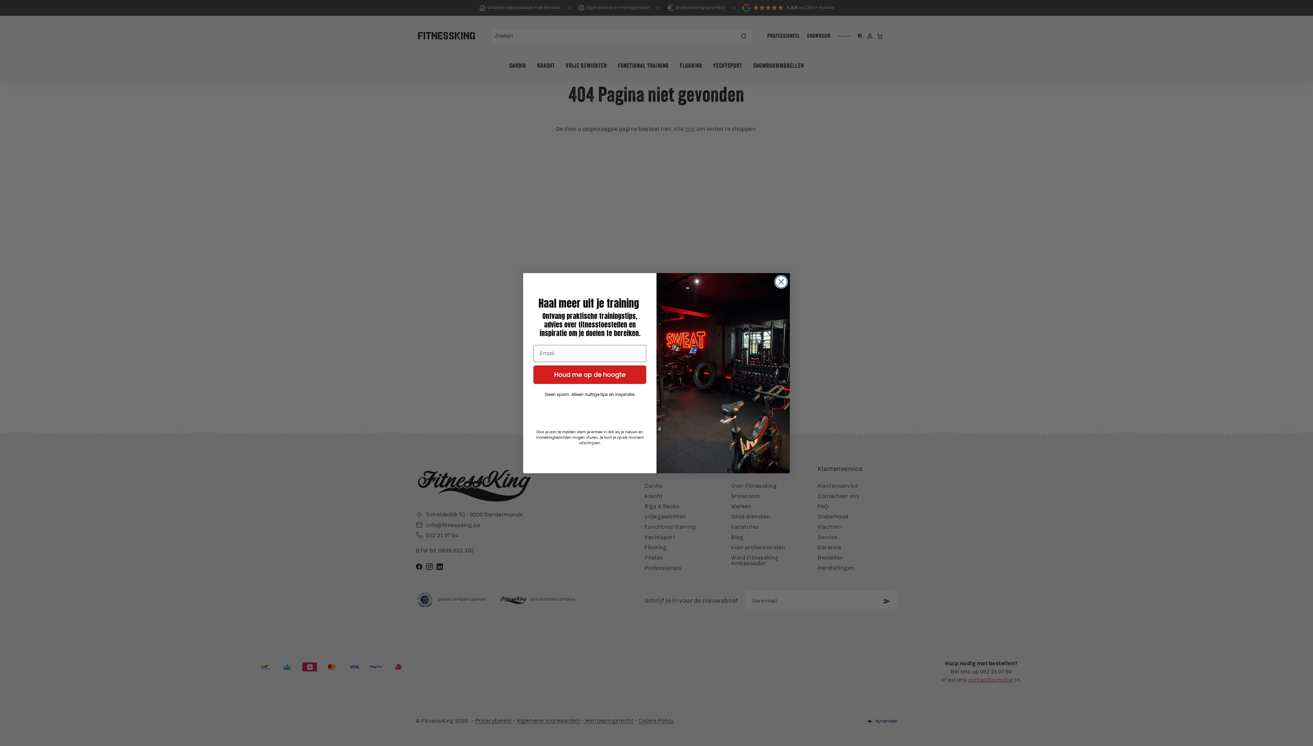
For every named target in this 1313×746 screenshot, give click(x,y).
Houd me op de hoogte (589, 374)
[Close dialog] (781, 282)
